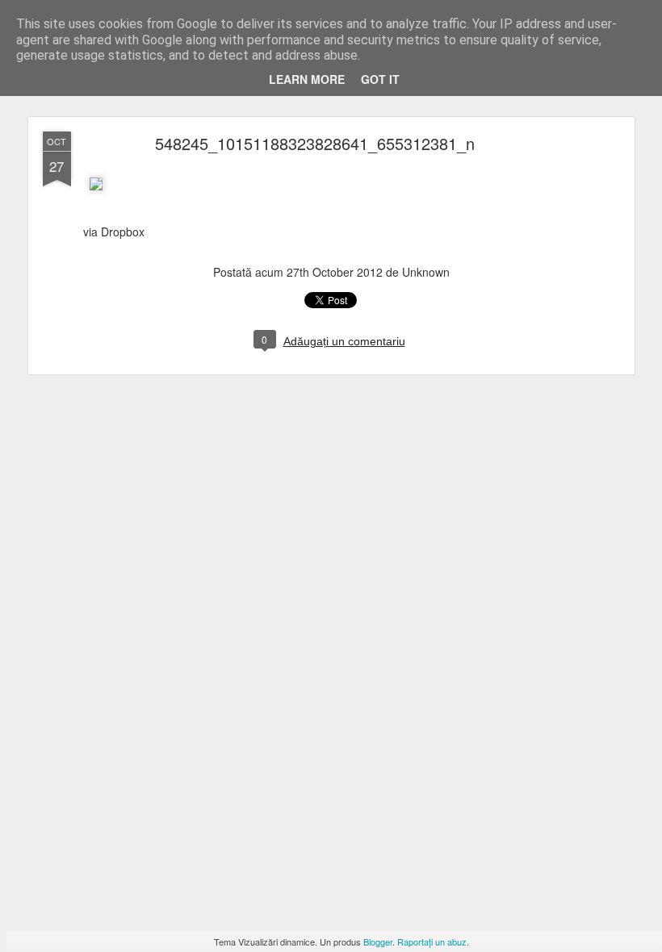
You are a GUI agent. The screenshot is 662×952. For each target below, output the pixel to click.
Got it (380, 79)
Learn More (307, 79)
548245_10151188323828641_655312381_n (315, 143)
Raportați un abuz (432, 941)
